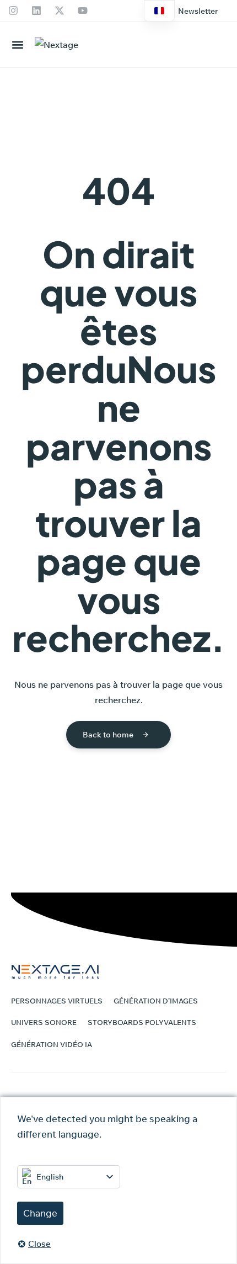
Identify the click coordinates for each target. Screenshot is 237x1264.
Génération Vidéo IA (51, 1044)
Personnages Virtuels (57, 1000)
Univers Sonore (44, 1022)
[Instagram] (13, 10)
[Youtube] (83, 10)
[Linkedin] (36, 10)
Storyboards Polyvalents (142, 1022)
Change (40, 1213)
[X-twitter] (59, 10)
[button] (198, 11)
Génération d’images (156, 1000)
